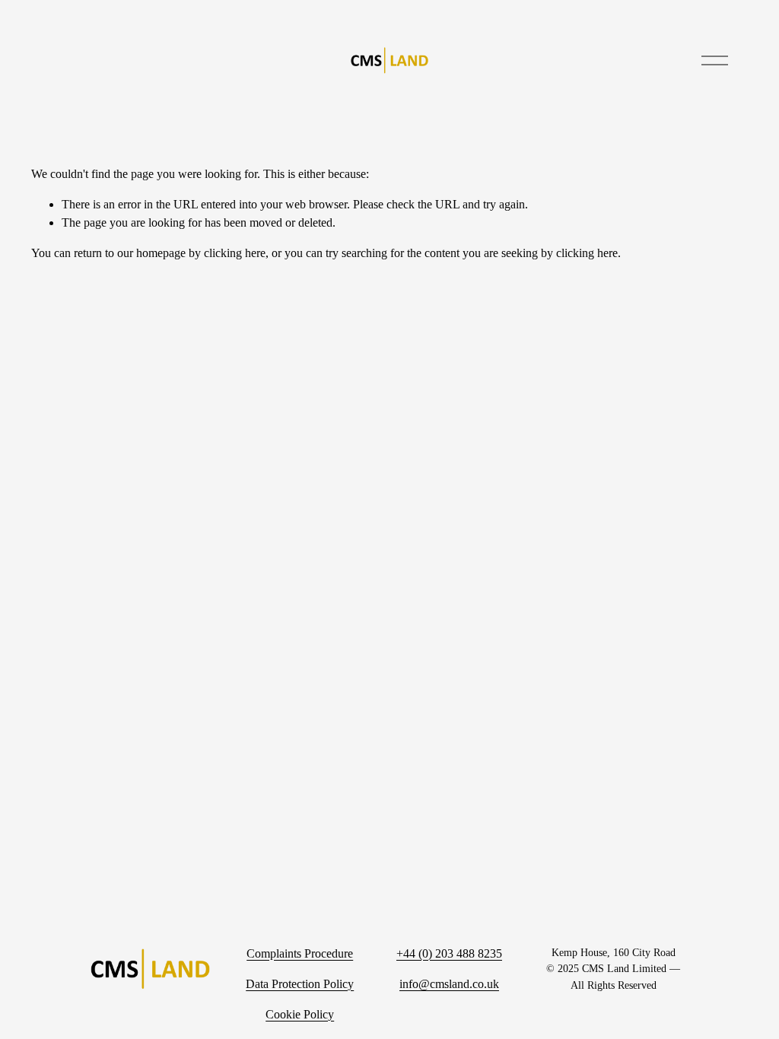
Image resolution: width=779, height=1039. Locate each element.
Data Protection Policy (300, 983)
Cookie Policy (299, 1014)
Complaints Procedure (299, 953)
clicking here (234, 252)
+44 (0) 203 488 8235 (449, 953)
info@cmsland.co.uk (449, 983)
